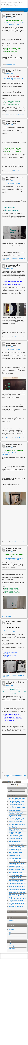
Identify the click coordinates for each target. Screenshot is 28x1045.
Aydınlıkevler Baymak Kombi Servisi (17, 850)
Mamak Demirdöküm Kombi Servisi (16, 880)
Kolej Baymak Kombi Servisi (15, 810)
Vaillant (7, 437)
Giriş (10, 943)
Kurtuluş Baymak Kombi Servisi (16, 835)
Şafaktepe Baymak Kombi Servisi (16, 860)
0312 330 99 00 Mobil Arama (14, 183)
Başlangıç (5, 9)
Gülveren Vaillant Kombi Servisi (16, 871)
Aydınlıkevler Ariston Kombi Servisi (16, 869)
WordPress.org (12, 948)
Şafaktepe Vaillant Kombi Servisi (16, 836)
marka (7, 64)
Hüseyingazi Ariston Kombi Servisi (13, 265)
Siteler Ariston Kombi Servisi (15, 881)
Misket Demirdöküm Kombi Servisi (16, 894)
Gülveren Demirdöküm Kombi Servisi (17, 889)
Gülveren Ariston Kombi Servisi (16, 867)
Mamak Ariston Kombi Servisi (15, 855)
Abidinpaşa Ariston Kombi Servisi (13, 122)
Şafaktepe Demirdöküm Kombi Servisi (17, 891)
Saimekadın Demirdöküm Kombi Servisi (17, 898)
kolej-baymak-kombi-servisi (18, 675)
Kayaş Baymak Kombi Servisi (15, 819)
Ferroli (7, 114)
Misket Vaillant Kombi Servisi (15, 872)
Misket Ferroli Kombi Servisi (15, 799)
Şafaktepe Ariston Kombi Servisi (16, 844)
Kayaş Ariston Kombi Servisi (15, 843)
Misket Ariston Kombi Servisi (15, 841)
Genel (10, 932)
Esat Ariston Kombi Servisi (15, 849)
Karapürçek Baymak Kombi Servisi (13, 549)
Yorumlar (12, 946)
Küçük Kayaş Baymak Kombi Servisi (14, 445)
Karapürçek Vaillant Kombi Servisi (16, 853)
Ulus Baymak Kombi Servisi (15, 858)
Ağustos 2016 (12, 920)
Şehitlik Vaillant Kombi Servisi (15, 838)
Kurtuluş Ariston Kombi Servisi (15, 861)
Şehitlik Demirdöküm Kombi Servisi (17, 886)
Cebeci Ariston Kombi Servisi (15, 857)
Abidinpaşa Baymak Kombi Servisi (16, 816)
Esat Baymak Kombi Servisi (15, 832)
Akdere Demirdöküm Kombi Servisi (16, 906)
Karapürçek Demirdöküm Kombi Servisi (17, 884)
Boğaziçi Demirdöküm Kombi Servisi (17, 892)
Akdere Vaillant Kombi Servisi (15, 878)
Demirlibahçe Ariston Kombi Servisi (17, 847)
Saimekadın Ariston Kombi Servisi (16, 846)
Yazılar (11, 945)
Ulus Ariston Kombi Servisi (15, 877)
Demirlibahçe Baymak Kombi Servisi (14, 15)
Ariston (7, 170)
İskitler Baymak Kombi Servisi (15, 829)
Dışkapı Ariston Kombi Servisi (15, 875)
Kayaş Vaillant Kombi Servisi (15, 874)
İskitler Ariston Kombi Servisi (15, 852)
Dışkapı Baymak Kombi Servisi (15, 802)
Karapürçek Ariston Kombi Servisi (16, 863)
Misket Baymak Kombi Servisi (15, 823)
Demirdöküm (11, 929)
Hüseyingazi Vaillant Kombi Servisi (13, 344)
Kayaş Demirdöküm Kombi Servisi (16, 888)
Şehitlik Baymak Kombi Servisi (15, 815)
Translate (21, 785)
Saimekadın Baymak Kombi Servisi (16, 830)
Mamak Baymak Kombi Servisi (15, 866)
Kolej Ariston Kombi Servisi (15, 840)
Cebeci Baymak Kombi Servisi (15, 821)
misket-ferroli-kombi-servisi (18, 114)
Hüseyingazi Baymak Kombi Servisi (16, 826)
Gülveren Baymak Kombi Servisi (16, 812)
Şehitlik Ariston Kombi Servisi (15, 833)
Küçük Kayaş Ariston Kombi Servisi (16, 818)
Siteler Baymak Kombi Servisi (15, 827)
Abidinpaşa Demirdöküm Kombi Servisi (17, 883)
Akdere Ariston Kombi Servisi (15, 864)
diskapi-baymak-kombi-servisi (18, 258)
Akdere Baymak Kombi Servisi (15, 813)
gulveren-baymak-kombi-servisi (19, 775)
